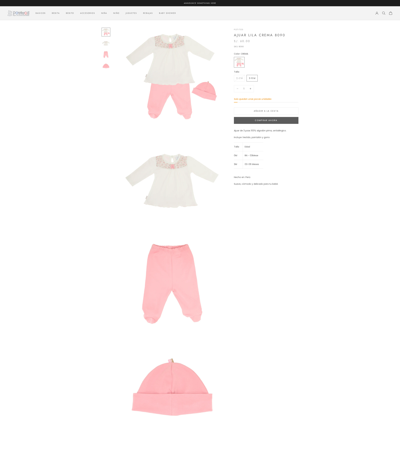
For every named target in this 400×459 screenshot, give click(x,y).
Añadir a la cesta (266, 110)
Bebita (56, 13)
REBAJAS (148, 13)
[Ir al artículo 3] (106, 54)
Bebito (70, 13)
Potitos (238, 29)
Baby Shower (167, 13)
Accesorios (87, 13)
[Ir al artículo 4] (106, 65)
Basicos (41, 13)
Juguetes (131, 13)
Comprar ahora (266, 120)
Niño (116, 13)
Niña (104, 13)
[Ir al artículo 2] (106, 43)
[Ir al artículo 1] (106, 32)
